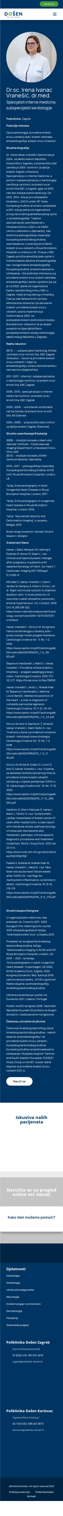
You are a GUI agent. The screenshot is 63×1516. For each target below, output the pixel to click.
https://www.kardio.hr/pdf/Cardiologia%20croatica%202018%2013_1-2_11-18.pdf (31, 753)
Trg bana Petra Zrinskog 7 (26, 1417)
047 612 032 (19, 1423)
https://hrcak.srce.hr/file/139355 (35, 680)
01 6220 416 (19, 1355)
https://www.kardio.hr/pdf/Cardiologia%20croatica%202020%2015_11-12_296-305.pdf (31, 798)
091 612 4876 (35, 1355)
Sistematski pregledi (17, 1325)
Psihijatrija (12, 1318)
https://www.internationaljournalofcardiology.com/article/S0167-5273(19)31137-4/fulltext (31, 616)
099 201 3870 (36, 1423)
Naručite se (49, 4)
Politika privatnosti (19, 1492)
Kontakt (31, 1496)
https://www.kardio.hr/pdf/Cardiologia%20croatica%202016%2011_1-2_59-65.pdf (31, 652)
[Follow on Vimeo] (7, 5)
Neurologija (12, 1296)
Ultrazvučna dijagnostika (20, 1289)
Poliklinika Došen (44, 1492)
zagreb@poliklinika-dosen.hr (27, 1361)
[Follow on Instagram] (17, 4)
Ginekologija (13, 1282)
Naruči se (19, 1081)
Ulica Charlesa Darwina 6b (26, 1349)
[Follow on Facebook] (12, 4)
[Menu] (54, 14)
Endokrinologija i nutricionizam (23, 1304)
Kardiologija (13, 1275)
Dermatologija (14, 1311)
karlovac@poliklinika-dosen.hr (28, 1430)
